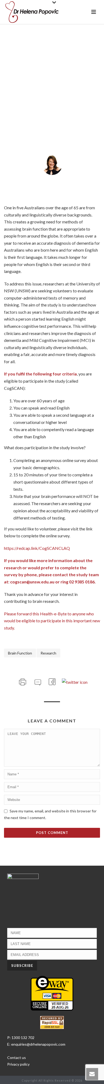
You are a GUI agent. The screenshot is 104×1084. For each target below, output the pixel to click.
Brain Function (20, 653)
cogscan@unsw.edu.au (32, 581)
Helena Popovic (54, 180)
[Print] (22, 681)
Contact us (16, 1057)
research (48, 653)
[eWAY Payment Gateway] (52, 993)
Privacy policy (18, 1064)
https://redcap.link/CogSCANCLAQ (37, 548)
